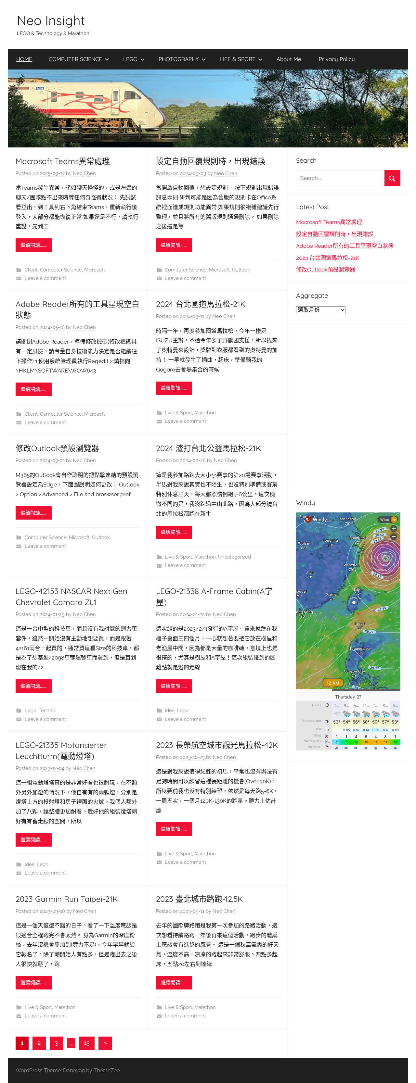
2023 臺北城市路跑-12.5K (199, 899)
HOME (24, 59)
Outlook (241, 270)
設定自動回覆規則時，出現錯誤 (210, 161)
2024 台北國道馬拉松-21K (200, 304)
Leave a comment (45, 278)
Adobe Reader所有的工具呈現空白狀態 (345, 246)
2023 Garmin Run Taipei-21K (67, 899)
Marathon (205, 413)
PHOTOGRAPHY (179, 59)
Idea (170, 710)
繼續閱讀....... (33, 245)
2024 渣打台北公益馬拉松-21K (208, 448)
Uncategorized (234, 557)
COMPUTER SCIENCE (75, 59)
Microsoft (94, 270)
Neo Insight (51, 20)
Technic (47, 710)
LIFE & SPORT (237, 59)
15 (86, 1042)
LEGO (130, 59)
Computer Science (61, 270)
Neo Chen (84, 173)
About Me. (289, 59)
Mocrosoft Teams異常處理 (63, 161)
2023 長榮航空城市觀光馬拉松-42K (217, 745)
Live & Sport (178, 413)
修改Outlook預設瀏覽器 (57, 448)
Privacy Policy (337, 59)
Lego (30, 710)
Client (31, 270)
